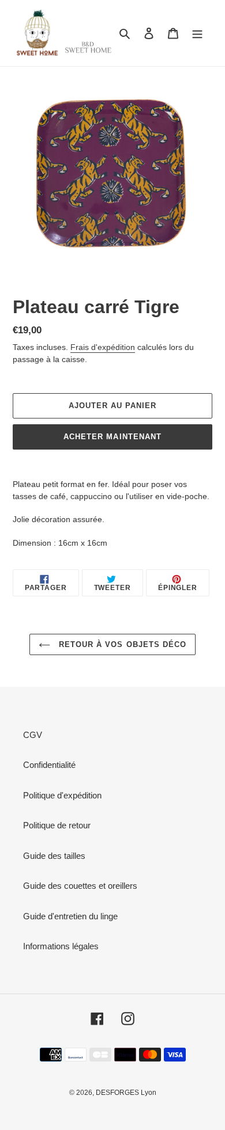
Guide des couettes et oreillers (80, 886)
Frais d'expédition (102, 347)
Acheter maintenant (112, 436)
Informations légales (61, 946)
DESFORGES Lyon (126, 1093)
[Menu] (197, 33)
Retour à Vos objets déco (121, 644)
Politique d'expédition (62, 795)
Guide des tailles (54, 856)
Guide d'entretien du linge (70, 916)
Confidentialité (49, 765)
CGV (32, 735)
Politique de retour (57, 825)
